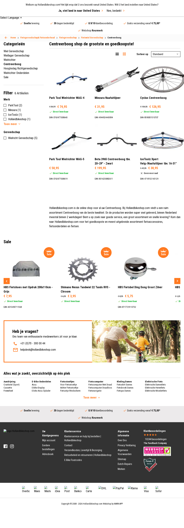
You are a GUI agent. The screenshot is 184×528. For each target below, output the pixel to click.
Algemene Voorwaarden (125, 452)
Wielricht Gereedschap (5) (22, 138)
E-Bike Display (38, 387)
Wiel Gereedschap (14, 51)
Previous (7, 281)
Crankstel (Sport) (12, 384)
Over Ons (122, 440)
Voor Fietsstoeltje (68, 384)
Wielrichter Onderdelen (16, 73)
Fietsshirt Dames (124, 384)
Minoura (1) (14, 110)
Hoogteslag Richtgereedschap (21, 68)
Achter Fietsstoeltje (69, 387)
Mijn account (48, 440)
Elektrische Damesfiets (155, 384)
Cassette (8, 387)
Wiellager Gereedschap (16, 55)
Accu (34, 384)
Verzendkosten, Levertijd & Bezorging (83, 450)
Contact (68, 445)
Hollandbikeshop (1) (19, 119)
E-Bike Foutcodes (73, 460)
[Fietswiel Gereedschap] (6, 37)
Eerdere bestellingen (48, 447)
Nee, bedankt (114, 10)
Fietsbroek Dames (125, 387)
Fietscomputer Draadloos (100, 387)
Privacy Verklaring (127, 445)
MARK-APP (118, 504)
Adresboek (47, 454)
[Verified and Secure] (150, 464)
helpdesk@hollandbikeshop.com (38, 349)
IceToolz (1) (15, 114)
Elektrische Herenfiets (155, 387)
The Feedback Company (155, 443)
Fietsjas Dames (124, 390)
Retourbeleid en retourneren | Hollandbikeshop (87, 455)
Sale (6, 77)
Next (177, 281)
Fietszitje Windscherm (70, 390)
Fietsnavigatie (94, 390)
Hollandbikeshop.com (92, 504)
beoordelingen (156, 439)
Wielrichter (10, 60)
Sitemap (122, 459)
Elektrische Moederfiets (156, 390)
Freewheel (8, 390)
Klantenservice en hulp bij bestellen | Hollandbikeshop (82, 438)
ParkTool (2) (15, 105)
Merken (121, 469)
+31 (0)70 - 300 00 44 (32, 343)
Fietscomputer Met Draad (100, 384)
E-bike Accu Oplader (41, 390)
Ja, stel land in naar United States (79, 10)
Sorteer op (142, 54)
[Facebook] (5, 446)
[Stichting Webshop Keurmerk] (157, 451)
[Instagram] (12, 446)
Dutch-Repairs (125, 464)
